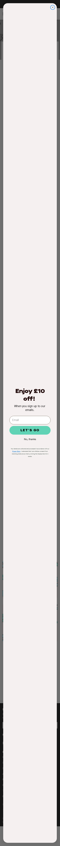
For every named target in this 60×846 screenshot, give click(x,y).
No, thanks (30, 439)
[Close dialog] (52, 7)
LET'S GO (30, 430)
